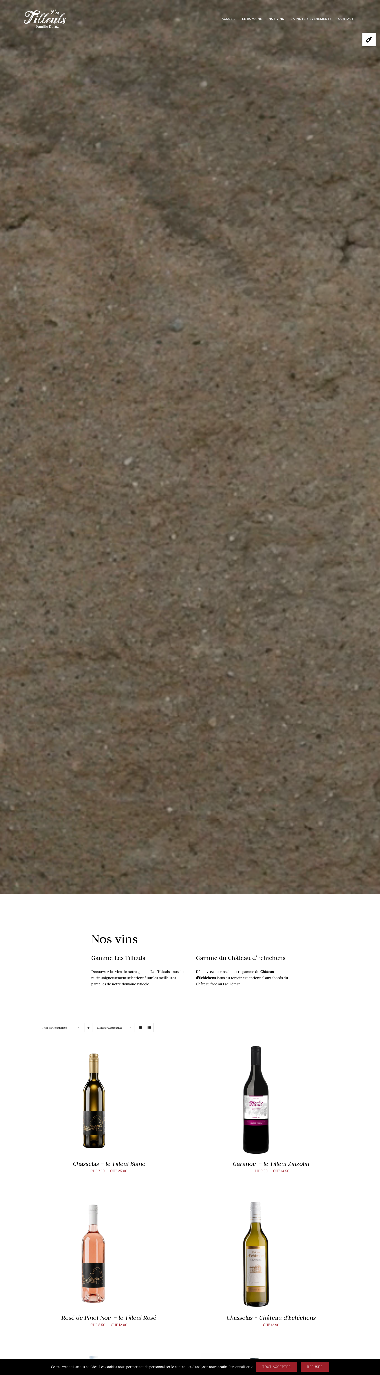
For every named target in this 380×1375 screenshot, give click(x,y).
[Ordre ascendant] (88, 1027)
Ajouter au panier (246, 1255)
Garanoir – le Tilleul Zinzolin (271, 1164)
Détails (113, 1101)
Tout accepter (276, 1367)
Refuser (315, 1367)
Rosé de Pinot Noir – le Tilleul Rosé (108, 1317)
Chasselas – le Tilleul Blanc (109, 1164)
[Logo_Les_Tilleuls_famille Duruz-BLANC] (45, 10)
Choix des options (83, 1101)
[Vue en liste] (149, 1027)
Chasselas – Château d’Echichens (271, 1317)
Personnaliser (239, 1367)
